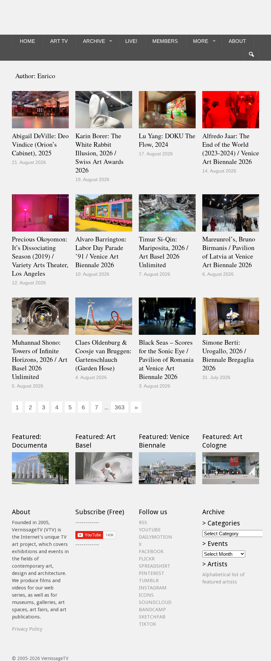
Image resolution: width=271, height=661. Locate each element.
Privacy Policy (27, 629)
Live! (131, 41)
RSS (143, 522)
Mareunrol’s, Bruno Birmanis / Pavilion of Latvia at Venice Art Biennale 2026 (228, 252)
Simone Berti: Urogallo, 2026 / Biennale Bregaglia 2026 (228, 355)
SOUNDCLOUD (155, 602)
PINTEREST (151, 573)
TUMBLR (149, 580)
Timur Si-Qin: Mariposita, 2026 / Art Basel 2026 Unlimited (163, 252)
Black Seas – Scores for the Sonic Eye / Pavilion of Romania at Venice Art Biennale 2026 (166, 359)
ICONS (146, 595)
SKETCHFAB (152, 617)
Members (165, 41)
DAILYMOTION (155, 537)
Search (251, 54)
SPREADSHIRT (154, 566)
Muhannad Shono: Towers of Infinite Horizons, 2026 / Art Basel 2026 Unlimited (39, 359)
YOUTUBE (150, 530)
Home (27, 41)
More (200, 41)
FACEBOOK (151, 551)
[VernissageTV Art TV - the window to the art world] (45, 17)
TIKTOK (147, 624)
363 (120, 407)
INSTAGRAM (153, 588)
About (237, 41)
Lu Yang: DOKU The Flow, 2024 (167, 140)
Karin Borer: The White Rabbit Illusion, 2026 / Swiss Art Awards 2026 (99, 152)
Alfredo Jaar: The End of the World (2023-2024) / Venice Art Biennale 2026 (230, 148)
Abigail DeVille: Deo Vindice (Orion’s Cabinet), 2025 (40, 144)
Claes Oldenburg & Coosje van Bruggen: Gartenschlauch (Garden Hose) (103, 355)
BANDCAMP (152, 610)
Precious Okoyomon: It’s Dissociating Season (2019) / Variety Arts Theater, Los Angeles (40, 256)
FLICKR (147, 559)
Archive (94, 41)
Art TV (59, 41)
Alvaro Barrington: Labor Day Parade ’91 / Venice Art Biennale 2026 (101, 252)
